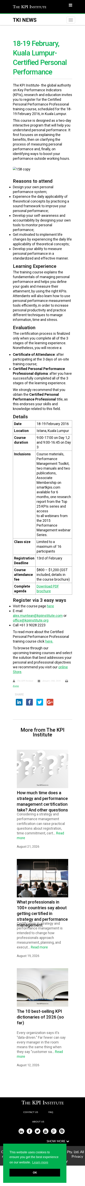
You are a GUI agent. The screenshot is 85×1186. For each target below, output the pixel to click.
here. (49, 641)
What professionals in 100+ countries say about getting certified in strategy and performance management (42, 913)
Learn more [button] (40, 1162)
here (50, 606)
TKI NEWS (25, 20)
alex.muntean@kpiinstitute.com (38, 615)
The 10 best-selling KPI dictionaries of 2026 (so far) (40, 1017)
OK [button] (35, 1172)
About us (38, 1121)
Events (16, 685)
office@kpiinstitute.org (30, 620)
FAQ (50, 1112)
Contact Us (30, 1112)
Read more (39, 947)
